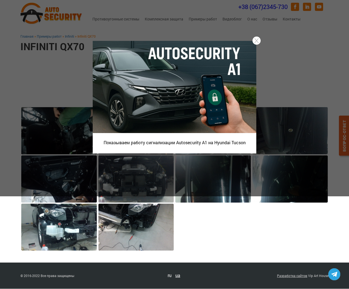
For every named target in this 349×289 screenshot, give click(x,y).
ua (177, 275)
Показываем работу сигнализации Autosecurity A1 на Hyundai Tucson (175, 142)
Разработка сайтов (292, 275)
